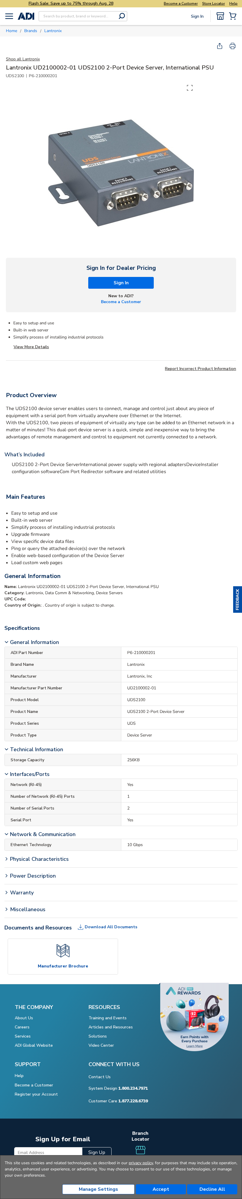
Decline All (212, 1189)
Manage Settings (98, 1189)
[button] (237, 599)
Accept (161, 1189)
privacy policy (141, 1163)
